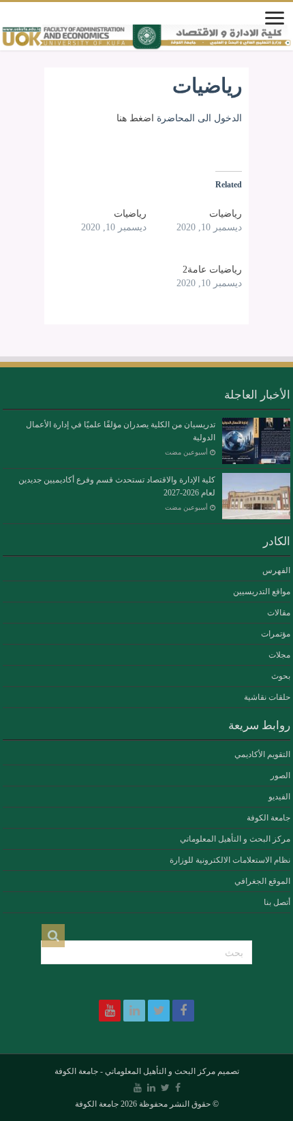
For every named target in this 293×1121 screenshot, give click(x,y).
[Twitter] (159, 1011)
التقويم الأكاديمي (262, 754)
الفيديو (279, 796)
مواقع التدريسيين (261, 591)
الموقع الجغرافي (262, 881)
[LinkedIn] (134, 1011)
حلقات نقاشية (267, 697)
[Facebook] (183, 1011)
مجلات (279, 655)
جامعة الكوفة (268, 818)
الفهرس (276, 570)
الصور (280, 775)
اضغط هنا (135, 118)
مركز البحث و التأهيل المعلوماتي (235, 839)
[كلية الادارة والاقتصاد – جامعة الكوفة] (146, 37)
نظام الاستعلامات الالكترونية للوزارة (230, 860)
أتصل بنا (277, 902)
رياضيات (225, 214)
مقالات (278, 612)
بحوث (280, 676)
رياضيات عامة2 (212, 269)
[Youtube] (110, 1011)
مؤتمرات (275, 634)
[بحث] (53, 935)
